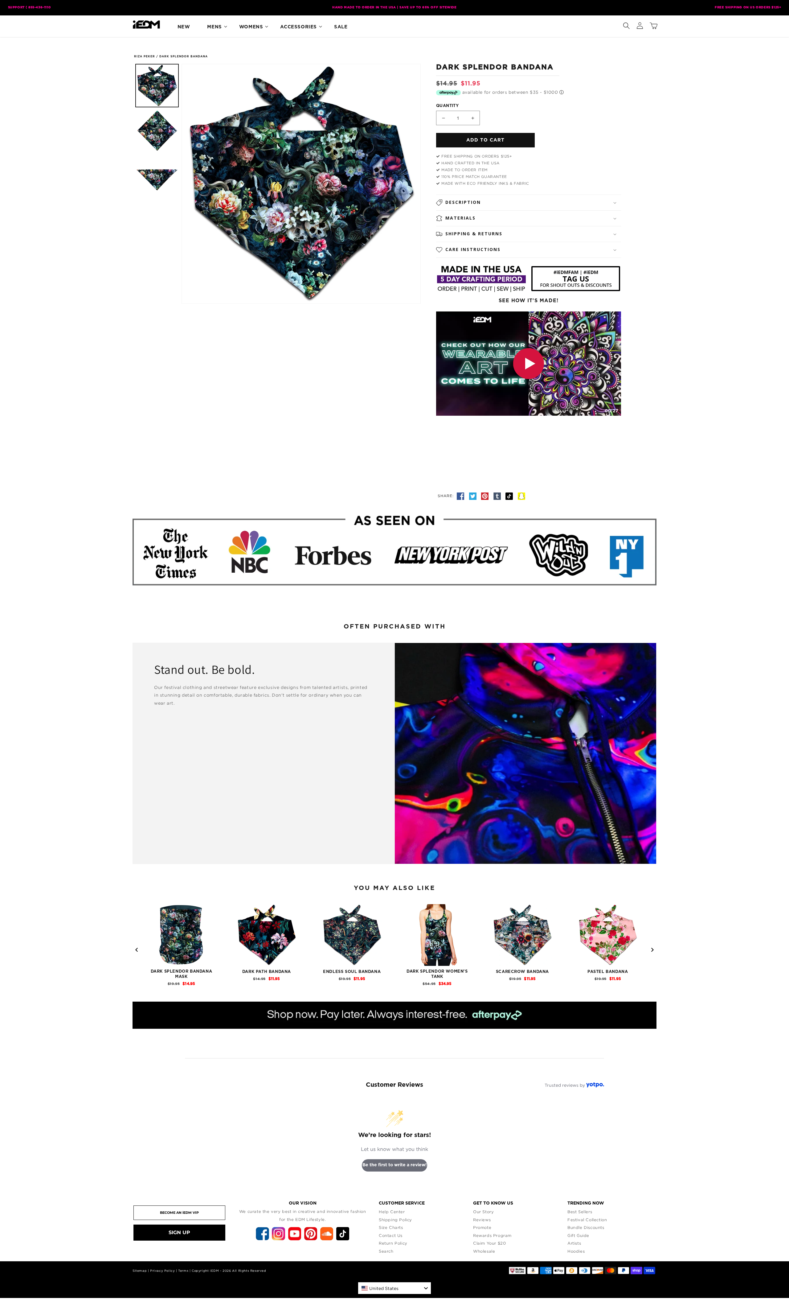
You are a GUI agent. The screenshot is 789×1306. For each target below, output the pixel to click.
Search (386, 1251)
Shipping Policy (395, 1219)
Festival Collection (587, 1219)
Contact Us (391, 1235)
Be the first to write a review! (394, 1165)
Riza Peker (144, 56)
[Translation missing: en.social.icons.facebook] (461, 495)
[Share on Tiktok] (510, 495)
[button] (626, 24)
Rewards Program (492, 1235)
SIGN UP (179, 1232)
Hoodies (576, 1251)
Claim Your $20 (489, 1243)
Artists (574, 1243)
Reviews (482, 1219)
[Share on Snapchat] (521, 495)
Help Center (392, 1211)
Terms (183, 1270)
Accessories (298, 27)
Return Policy (393, 1243)
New (184, 27)
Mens (214, 27)
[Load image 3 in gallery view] (157, 175)
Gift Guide (578, 1235)
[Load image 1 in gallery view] (157, 85)
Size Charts (391, 1227)
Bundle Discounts (585, 1227)
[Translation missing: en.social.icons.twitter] (473, 495)
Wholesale (484, 1251)
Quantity (447, 106)
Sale (340, 27)
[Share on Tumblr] (498, 495)
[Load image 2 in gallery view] (157, 130)
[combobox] (394, 1288)
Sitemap (140, 1270)
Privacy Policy (162, 1270)
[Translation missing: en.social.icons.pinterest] (485, 495)
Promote (482, 1227)
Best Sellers (579, 1211)
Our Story (483, 1211)
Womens (251, 27)
